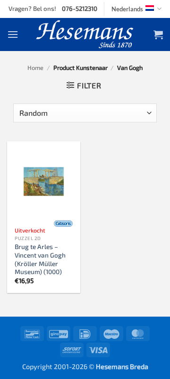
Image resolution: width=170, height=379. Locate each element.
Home (35, 67)
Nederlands (127, 9)
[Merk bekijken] (63, 223)
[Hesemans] (85, 34)
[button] (12, 34)
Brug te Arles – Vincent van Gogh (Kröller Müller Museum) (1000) (40, 259)
